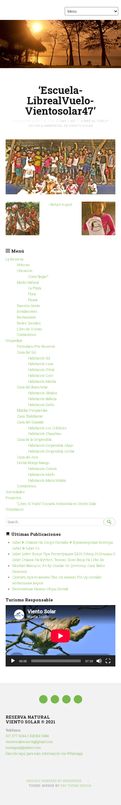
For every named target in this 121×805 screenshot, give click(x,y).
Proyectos (13, 497)
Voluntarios (15, 509)
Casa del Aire (27, 457)
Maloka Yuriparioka (32, 410)
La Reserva (14, 259)
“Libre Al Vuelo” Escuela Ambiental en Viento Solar (57, 503)
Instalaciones (27, 311)
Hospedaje (14, 340)
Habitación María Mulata (47, 480)
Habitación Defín (41, 404)
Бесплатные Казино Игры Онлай (40, 589)
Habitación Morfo (41, 474)
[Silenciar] (99, 661)
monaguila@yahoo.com (23, 747)
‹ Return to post (60, 204)
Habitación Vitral (41, 369)
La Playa (34, 288)
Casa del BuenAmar (32, 387)
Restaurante (26, 317)
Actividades (15, 492)
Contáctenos (26, 334)
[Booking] (66, 699)
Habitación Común (42, 468)
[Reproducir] (13, 661)
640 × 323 (67, 121)
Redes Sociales (29, 323)
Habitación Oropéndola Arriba (51, 451)
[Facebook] (43, 699)
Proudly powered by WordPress (54, 781)
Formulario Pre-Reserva (36, 346)
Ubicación (24, 270)
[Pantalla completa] (108, 661)
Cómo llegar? (38, 276)
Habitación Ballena (42, 398)
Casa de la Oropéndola (34, 439)
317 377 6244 (16, 736)
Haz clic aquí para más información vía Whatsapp (44, 753)
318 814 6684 (39, 736)
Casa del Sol (26, 352)
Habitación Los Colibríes (47, 428)
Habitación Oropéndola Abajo (50, 445)
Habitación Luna (40, 363)
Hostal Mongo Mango (33, 462)
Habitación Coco (40, 375)
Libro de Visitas (29, 329)
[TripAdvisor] (55, 699)
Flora (32, 294)
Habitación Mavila (42, 381)
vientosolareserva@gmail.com (29, 741)
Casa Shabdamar (30, 416)
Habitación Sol (39, 358)
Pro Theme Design (75, 786)
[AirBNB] (78, 699)
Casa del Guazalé (30, 422)
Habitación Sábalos (42, 393)
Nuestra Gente (28, 305)
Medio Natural (28, 282)
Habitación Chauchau (44, 433)
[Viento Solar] (60, 44)
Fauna (32, 299)
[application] (60, 635)
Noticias (23, 264)
